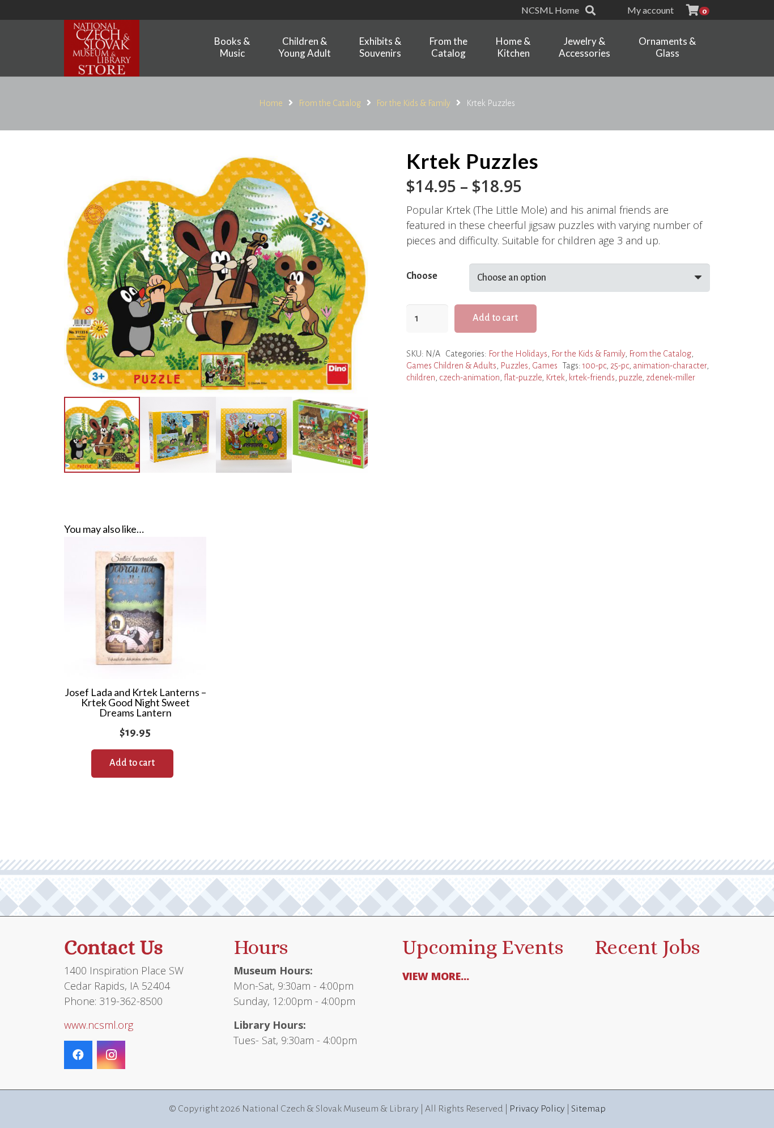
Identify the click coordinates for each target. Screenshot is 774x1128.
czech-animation (469, 377)
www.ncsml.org (98, 1025)
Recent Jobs (647, 947)
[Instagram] (111, 1055)
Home (271, 103)
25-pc (619, 365)
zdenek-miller (670, 377)
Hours (260, 947)
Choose (421, 276)
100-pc (594, 365)
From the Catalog (330, 103)
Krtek (555, 377)
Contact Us (113, 947)
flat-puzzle (523, 377)
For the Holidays (517, 353)
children (420, 377)
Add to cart (495, 318)
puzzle (630, 377)
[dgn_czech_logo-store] (101, 48)
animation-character (670, 365)
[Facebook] (78, 1055)
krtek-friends (592, 377)
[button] (590, 10)
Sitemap (588, 1109)
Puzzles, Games (529, 365)
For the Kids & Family (413, 103)
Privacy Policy (537, 1109)
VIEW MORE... (435, 976)
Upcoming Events (482, 947)
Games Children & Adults (451, 365)
